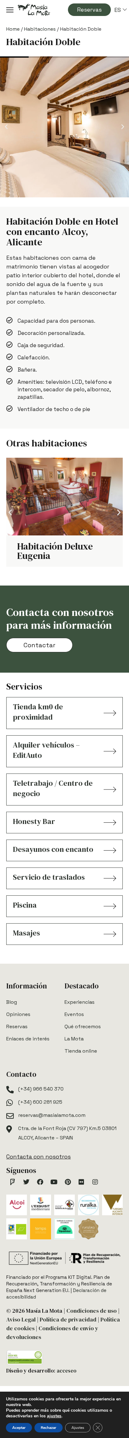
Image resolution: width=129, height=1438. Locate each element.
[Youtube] (54, 1182)
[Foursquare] (12, 1182)
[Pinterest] (67, 1182)
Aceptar (19, 1427)
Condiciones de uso (91, 1311)
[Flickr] (81, 1182)
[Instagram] (95, 1182)
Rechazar (48, 1427)
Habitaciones (40, 29)
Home (13, 29)
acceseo (66, 1370)
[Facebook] (40, 1182)
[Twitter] (26, 1182)
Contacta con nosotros (38, 1156)
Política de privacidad (68, 1319)
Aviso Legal (21, 1319)
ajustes (54, 1416)
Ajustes (77, 1427)
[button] (6, 127)
